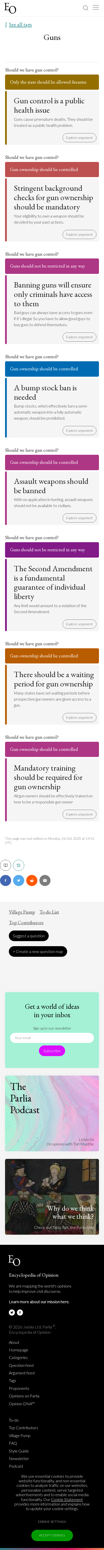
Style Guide (19, 1451)
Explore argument (79, 137)
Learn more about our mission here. (39, 1301)
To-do (14, 1420)
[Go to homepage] (10, 8)
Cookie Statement (67, 1499)
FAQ (13, 1443)
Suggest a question (29, 935)
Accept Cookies (52, 1535)
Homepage (18, 1350)
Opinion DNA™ (22, 1403)
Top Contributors (26, 922)
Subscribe (52, 1050)
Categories (18, 1357)
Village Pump (22, 912)
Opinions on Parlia (24, 1396)
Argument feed (22, 1373)
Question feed (21, 1365)
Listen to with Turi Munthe (70, 1141)
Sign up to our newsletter (52, 1028)
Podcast (16, 1466)
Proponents (19, 1388)
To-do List (49, 912)
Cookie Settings (52, 1521)
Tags (12, 1380)
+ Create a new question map (38, 951)
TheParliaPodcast (25, 1098)
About (14, 1342)
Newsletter (19, 1458)
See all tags (18, 24)
